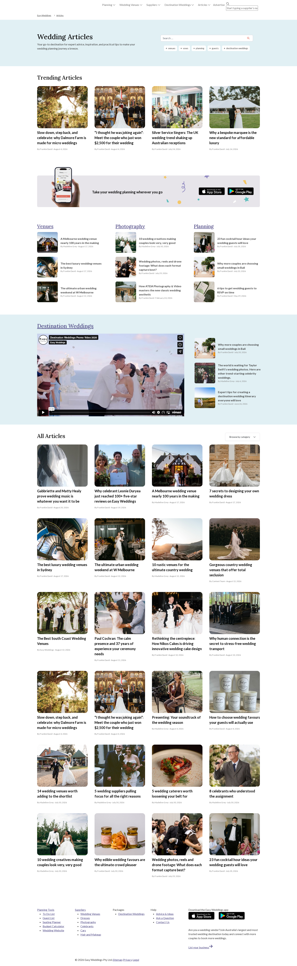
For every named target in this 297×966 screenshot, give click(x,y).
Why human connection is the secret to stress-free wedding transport (232, 643)
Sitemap (117, 959)
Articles (60, 15)
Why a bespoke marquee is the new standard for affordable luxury (233, 137)
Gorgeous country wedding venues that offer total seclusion (230, 570)
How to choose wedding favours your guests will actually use (234, 719)
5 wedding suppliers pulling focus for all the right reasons (118, 793)
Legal (136, 959)
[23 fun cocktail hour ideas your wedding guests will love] (204, 242)
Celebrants (87, 926)
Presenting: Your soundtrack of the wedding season (176, 719)
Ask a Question (165, 918)
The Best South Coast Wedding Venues (61, 641)
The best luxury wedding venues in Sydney (81, 265)
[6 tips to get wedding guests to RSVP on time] (204, 292)
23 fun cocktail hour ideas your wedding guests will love (236, 240)
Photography (130, 226)
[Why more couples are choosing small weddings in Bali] (204, 267)
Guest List (48, 918)
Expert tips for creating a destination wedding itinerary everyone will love (237, 396)
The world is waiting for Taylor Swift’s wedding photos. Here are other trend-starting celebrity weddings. (239, 371)
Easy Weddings (44, 15)
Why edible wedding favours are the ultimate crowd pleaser (120, 862)
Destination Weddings (65, 326)
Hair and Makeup (90, 934)
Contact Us (162, 922)
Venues (45, 226)
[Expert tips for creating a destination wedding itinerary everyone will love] (205, 397)
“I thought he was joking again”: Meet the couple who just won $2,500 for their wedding (119, 137)
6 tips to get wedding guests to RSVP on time (237, 290)
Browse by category (239, 437)
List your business (198, 947)
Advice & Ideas (165, 913)
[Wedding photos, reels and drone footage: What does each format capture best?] (126, 267)
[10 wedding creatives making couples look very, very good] (126, 242)
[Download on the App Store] (212, 191)
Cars (83, 930)
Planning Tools (45, 909)
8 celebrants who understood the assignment (232, 793)
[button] (109, 4)
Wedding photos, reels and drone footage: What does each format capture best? (160, 265)
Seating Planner (52, 922)
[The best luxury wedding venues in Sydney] (47, 267)
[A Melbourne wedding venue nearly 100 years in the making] (47, 242)
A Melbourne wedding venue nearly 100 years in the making (79, 240)
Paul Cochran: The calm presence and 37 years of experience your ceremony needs (115, 646)
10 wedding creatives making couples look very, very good (157, 240)
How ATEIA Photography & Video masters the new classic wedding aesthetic (160, 290)
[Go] (248, 38)
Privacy (127, 959)
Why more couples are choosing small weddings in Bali (237, 265)
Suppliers (80, 909)
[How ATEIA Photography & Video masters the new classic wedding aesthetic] (126, 292)
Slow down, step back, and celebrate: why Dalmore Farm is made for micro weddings (61, 137)
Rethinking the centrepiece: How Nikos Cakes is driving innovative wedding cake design (177, 643)
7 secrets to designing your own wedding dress (234, 493)
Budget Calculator (53, 926)
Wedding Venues (90, 913)
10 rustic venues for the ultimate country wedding (172, 567)
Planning (204, 226)
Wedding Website (53, 930)
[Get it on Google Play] (241, 191)
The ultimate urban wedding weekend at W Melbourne (78, 290)
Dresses (85, 918)
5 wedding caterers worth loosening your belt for (172, 793)
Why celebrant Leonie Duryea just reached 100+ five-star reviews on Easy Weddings (118, 496)
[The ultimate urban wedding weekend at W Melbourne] (47, 292)
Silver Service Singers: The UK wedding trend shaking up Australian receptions (175, 137)
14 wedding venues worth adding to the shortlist (57, 793)
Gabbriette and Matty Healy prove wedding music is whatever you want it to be (59, 496)
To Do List (49, 913)
